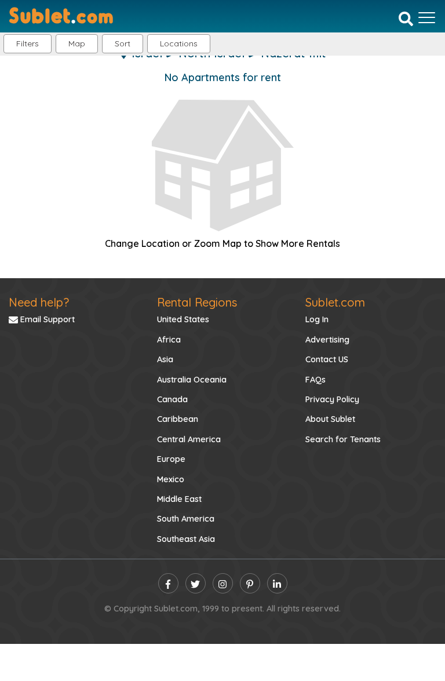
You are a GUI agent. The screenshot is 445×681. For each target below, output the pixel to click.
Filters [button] (27, 43)
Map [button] (76, 43)
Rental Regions (197, 302)
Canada (172, 399)
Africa (169, 339)
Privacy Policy (332, 399)
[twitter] (195, 583)
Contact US (326, 359)
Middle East (179, 499)
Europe (171, 459)
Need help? (39, 302)
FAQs (315, 379)
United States (183, 319)
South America (185, 519)
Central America (189, 439)
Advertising (327, 339)
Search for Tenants (343, 439)
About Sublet (330, 419)
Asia (165, 359)
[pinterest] (250, 583)
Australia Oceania (192, 379)
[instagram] (223, 583)
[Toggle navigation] (427, 17)
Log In (317, 319)
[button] (178, 43)
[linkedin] (277, 583)
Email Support (46, 319)
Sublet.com (335, 302)
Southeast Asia (186, 539)
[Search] (406, 18)
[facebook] (168, 583)
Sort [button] (122, 43)
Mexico (170, 479)
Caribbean (177, 419)
